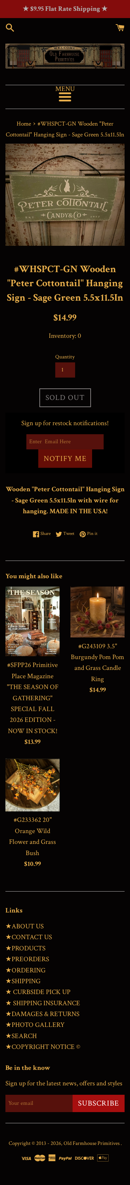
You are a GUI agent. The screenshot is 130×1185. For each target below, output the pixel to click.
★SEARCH (21, 1036)
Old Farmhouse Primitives (92, 1143)
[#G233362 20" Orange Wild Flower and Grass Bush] (32, 784)
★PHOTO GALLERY (35, 1024)
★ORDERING (25, 970)
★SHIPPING (22, 981)
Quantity (65, 356)
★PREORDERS (27, 959)
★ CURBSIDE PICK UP (37, 992)
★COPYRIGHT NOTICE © (42, 1046)
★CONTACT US (28, 937)
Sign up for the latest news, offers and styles (63, 1083)
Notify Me (65, 458)
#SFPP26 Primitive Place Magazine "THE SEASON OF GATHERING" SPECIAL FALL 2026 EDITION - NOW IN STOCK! (32, 698)
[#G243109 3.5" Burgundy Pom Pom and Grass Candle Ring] (97, 612)
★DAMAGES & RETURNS (42, 1014)
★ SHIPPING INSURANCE (42, 1003)
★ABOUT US (24, 926)
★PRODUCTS (25, 948)
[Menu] (65, 96)
